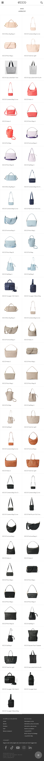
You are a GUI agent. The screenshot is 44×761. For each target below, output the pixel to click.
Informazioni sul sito (29, 721)
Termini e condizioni (29, 728)
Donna (4, 724)
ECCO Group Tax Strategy (30, 733)
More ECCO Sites (28, 736)
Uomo (4, 721)
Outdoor (5, 726)
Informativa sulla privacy (30, 726)
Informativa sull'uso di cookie (31, 724)
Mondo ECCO (27, 731)
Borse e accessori (7, 731)
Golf (4, 728)
